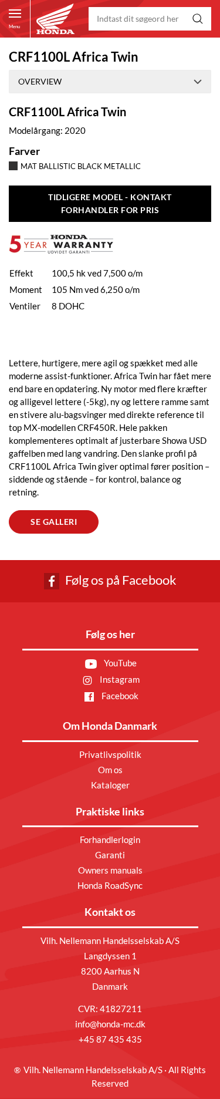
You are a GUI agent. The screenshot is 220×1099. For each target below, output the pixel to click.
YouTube (119, 663)
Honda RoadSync (110, 885)
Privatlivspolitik (110, 754)
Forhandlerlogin (110, 839)
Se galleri (54, 522)
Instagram (119, 679)
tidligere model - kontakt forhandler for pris (110, 203)
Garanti (110, 854)
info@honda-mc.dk (110, 1024)
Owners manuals (110, 870)
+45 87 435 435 (110, 1039)
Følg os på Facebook (120, 580)
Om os (110, 769)
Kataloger (110, 785)
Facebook (119, 695)
